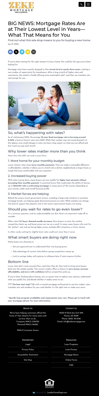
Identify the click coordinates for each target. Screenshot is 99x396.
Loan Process (71, 350)
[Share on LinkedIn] (22, 51)
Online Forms (71, 360)
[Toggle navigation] (88, 4)
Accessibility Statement (28, 355)
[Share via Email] (27, 51)
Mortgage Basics (71, 355)
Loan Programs (71, 344)
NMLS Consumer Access (28, 330)
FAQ (71, 365)
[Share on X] (16, 51)
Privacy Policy (28, 350)
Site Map (28, 360)
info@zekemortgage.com (74, 322)
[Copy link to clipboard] (33, 51)
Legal (27, 344)
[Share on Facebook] (10, 51)
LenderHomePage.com (57, 393)
